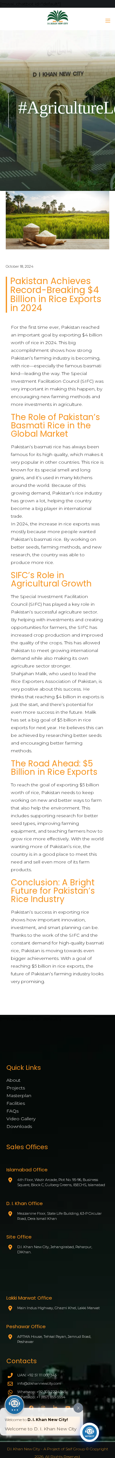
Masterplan (18, 1095)
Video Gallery (20, 1119)
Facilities (15, 1103)
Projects (15, 1088)
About (13, 1080)
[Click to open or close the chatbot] (89, 1432)
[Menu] (106, 20)
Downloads (19, 1126)
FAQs (12, 1111)
